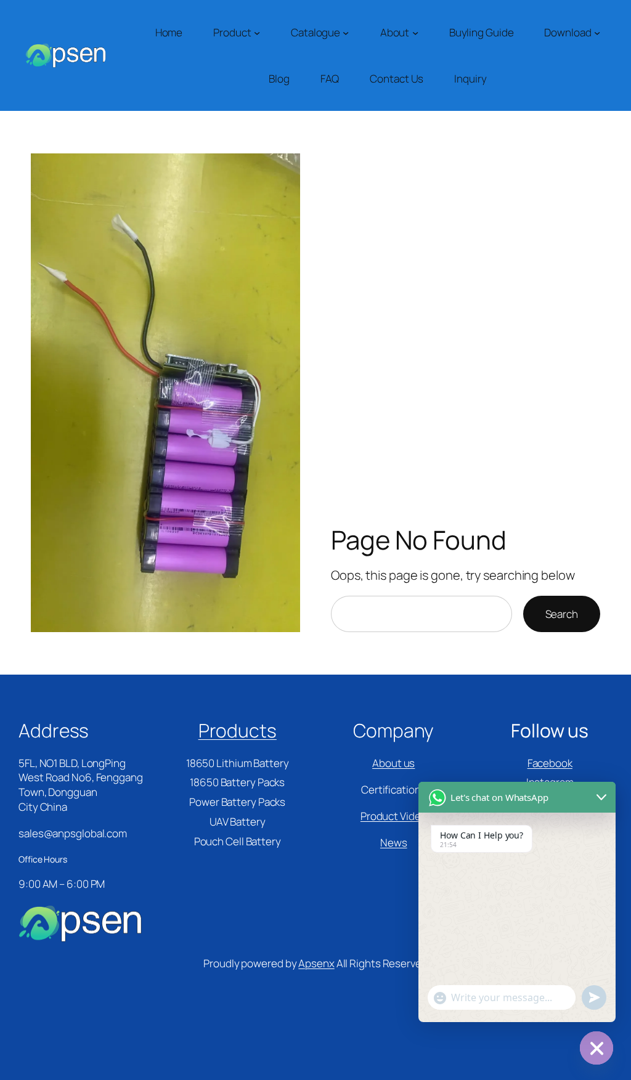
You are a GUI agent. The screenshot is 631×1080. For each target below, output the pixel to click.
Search (561, 614)
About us (393, 763)
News (393, 842)
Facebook (549, 763)
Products (237, 730)
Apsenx (316, 963)
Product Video (393, 816)
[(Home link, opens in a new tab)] (65, 55)
